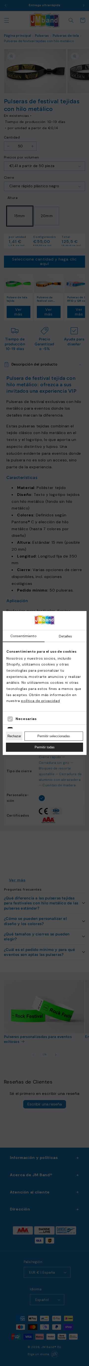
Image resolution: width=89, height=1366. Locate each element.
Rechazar (14, 736)
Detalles (65, 636)
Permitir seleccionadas (53, 736)
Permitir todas (45, 747)
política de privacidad (40, 701)
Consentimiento (23, 636)
